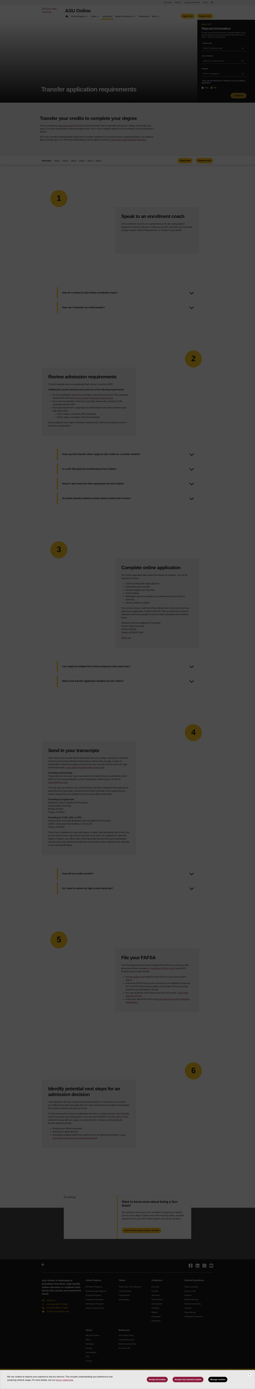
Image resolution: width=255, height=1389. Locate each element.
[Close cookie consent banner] (249, 1375)
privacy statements (64, 1380)
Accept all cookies (157, 1379)
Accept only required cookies (188, 1379)
